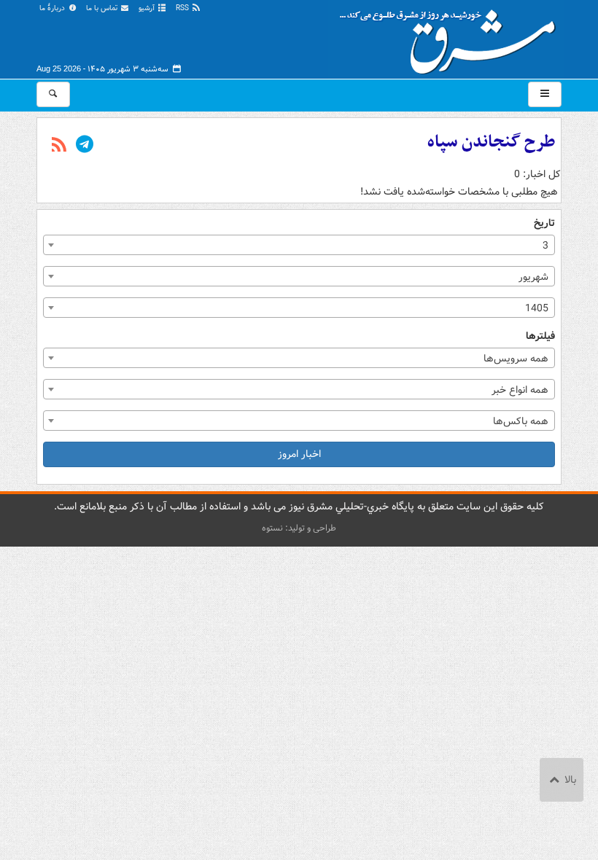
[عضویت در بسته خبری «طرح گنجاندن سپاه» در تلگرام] (84, 146)
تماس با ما (103, 8)
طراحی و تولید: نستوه (299, 528)
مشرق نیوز (452, 36)
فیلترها (540, 336)
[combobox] (299, 245)
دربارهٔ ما (53, 8)
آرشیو (148, 8)
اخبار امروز (299, 454)
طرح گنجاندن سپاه (491, 142)
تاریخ (544, 223)
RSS (183, 8)
